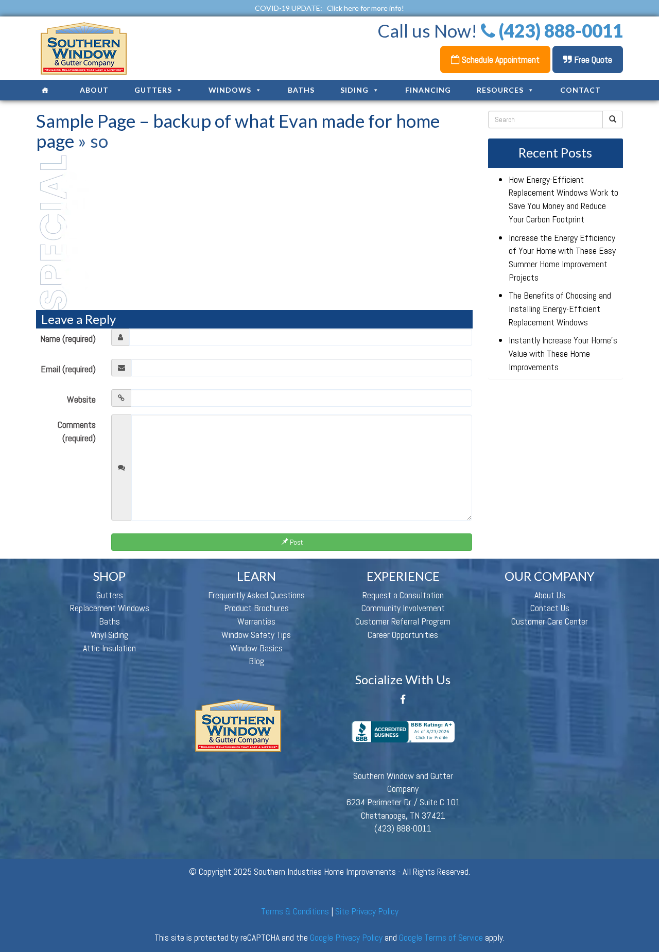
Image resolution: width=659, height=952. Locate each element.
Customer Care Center (549, 621)
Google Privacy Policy (346, 937)
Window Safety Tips (256, 635)
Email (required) (68, 369)
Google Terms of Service (441, 937)
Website (81, 399)
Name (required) (68, 338)
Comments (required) (77, 431)
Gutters (153, 89)
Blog (256, 661)
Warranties (256, 621)
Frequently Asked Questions (256, 595)
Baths (301, 89)
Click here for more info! (365, 8)
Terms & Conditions (295, 911)
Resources (500, 89)
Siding (354, 89)
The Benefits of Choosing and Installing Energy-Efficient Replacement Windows (560, 308)
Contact (580, 89)
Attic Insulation (109, 648)
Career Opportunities (403, 635)
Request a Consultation (403, 595)
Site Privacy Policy (366, 911)
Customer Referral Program (402, 621)
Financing (428, 89)
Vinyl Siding (109, 635)
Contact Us (549, 608)
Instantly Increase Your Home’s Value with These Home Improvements (563, 353)
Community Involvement (403, 608)
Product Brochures (256, 608)
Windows (230, 89)
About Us (549, 595)
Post (295, 542)
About (94, 89)
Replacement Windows (109, 608)
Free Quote (592, 59)
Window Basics (256, 648)
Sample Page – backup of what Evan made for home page (238, 130)
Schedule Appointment (500, 59)
